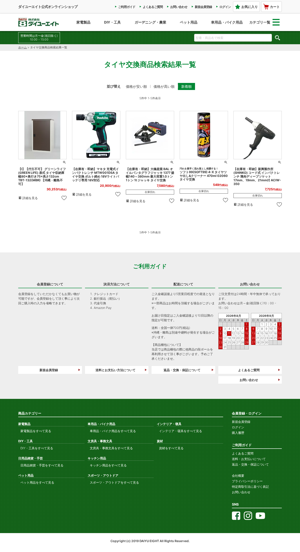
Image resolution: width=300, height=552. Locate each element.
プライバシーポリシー (247, 481)
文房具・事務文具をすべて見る (111, 448)
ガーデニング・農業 (150, 22)
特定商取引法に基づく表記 (250, 486)
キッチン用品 (97, 458)
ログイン (225, 7)
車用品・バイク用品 (227, 22)
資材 (160, 441)
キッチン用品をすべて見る (108, 465)
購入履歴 (238, 433)
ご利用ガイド (126, 7)
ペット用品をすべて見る (37, 482)
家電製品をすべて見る (35, 431)
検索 (277, 37)
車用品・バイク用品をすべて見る (113, 431)
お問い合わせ (178, 7)
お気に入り (249, 7)
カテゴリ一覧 (259, 22)
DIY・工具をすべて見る (36, 448)
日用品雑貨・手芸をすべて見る (41, 465)
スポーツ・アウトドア (103, 475)
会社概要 (238, 475)
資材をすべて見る (171, 448)
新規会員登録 (203, 7)
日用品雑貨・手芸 (30, 458)
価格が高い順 (164, 86)
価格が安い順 (136, 86)
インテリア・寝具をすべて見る (180, 431)
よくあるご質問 (153, 7)
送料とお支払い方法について (116, 370)
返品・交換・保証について (182, 370)
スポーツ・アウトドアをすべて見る (114, 482)
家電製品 (83, 22)
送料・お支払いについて (249, 459)
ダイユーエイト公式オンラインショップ (48, 6)
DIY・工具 (112, 22)
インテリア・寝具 (169, 424)
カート (275, 7)
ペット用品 (188, 22)
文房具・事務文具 (100, 441)
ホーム (22, 47)
